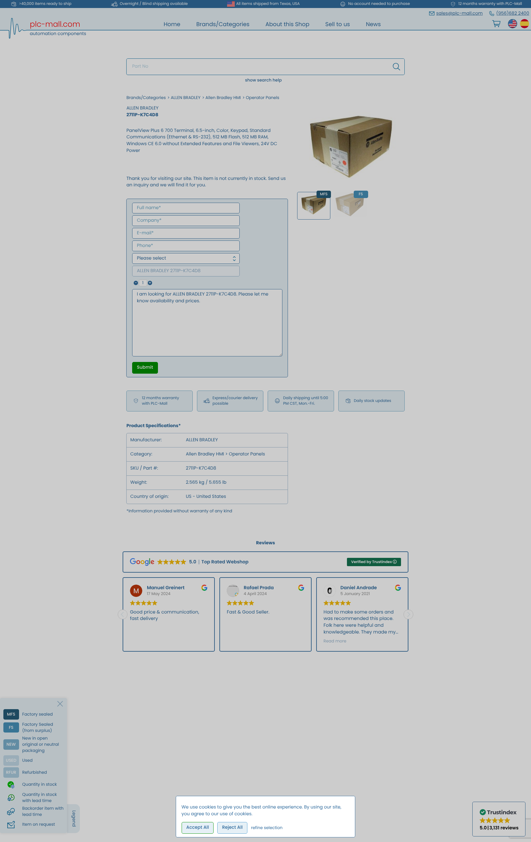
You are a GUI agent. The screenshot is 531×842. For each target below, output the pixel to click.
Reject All (232, 827)
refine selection (267, 828)
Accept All (197, 827)
